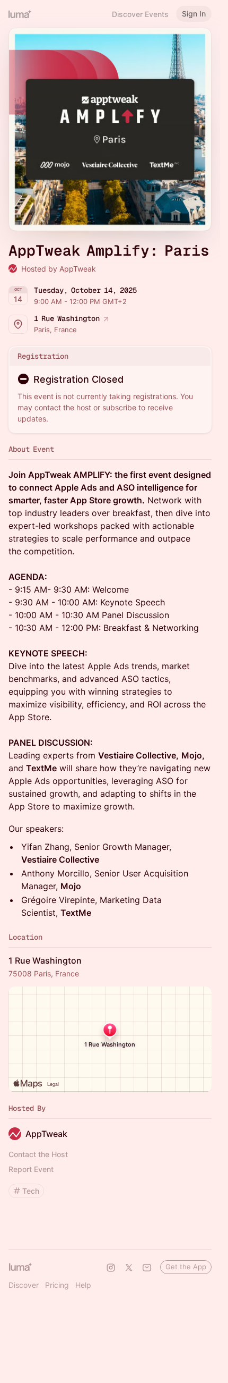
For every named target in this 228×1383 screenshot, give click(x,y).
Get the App (185, 1266)
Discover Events (140, 14)
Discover (23, 1284)
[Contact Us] (147, 1268)
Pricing (57, 1284)
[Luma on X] (129, 1268)
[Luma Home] (20, 13)
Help (83, 1284)
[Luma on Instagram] (111, 1268)
